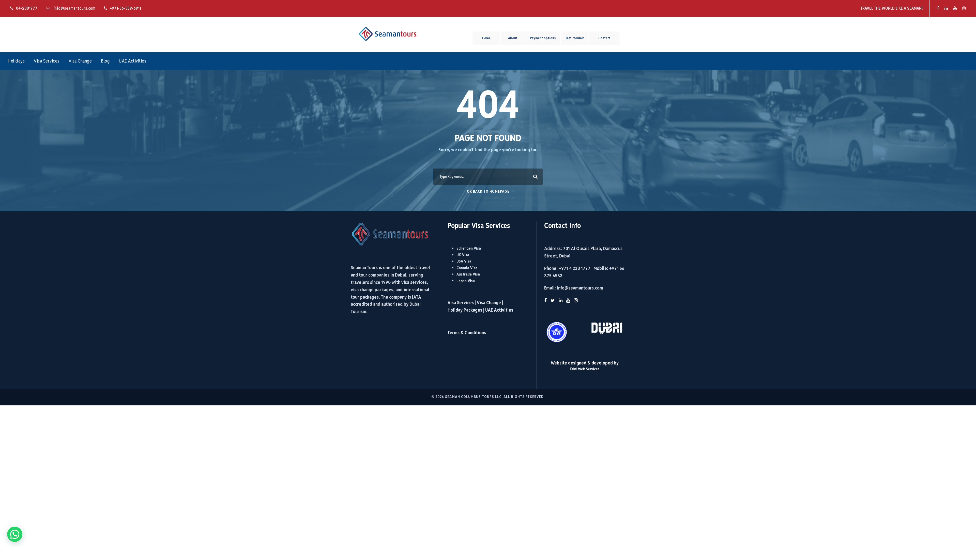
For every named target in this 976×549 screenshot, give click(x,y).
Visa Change (80, 61)
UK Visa (462, 254)
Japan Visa (465, 280)
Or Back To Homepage (488, 191)
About (512, 38)
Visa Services (46, 61)
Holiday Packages (465, 310)
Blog (105, 61)
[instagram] (964, 8)
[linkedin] (946, 8)
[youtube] (955, 8)
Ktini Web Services (585, 369)
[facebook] (938, 8)
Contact (604, 38)
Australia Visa (468, 274)
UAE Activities (132, 61)
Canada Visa (466, 267)
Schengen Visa (468, 248)
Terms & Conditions (467, 333)
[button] (14, 534)
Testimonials (574, 38)
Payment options (543, 38)
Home (486, 38)
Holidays (16, 61)
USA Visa (463, 261)
